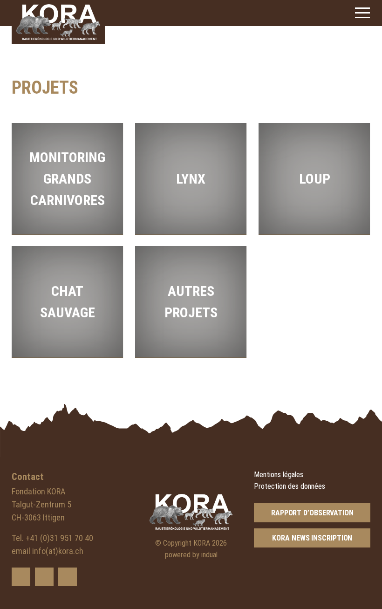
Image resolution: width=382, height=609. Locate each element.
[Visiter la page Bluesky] (21, 577)
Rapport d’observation (312, 512)
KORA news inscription (312, 538)
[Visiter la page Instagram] (67, 577)
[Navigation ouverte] (362, 12)
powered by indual (191, 554)
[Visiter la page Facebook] (44, 577)
